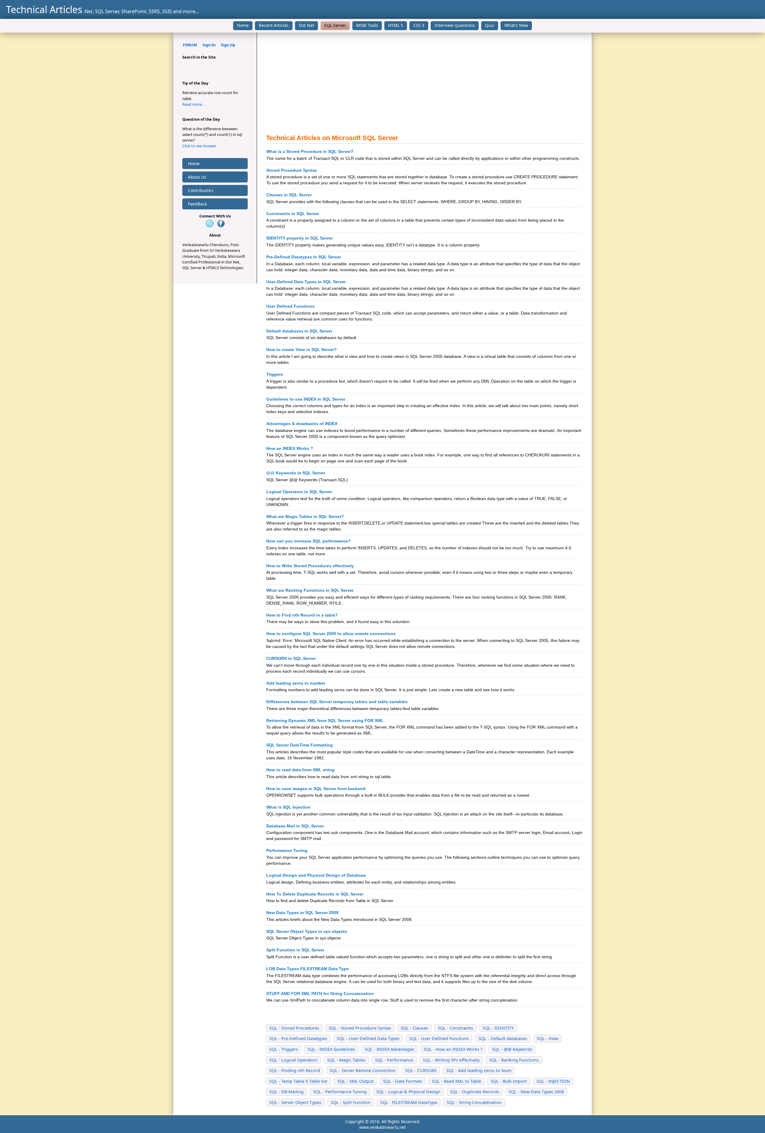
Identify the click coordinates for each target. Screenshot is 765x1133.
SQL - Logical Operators (293, 1060)
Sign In (209, 44)
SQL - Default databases (502, 1038)
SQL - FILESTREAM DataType (408, 1102)
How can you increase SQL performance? (308, 541)
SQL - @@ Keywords (512, 1049)
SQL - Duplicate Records (474, 1091)
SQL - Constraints (455, 1028)
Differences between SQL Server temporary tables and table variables (337, 701)
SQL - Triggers (283, 1049)
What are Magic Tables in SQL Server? (305, 516)
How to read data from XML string (300, 769)
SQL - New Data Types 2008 (536, 1091)
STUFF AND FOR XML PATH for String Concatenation (320, 993)
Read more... (193, 104)
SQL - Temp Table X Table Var (298, 1081)
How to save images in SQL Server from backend (315, 788)
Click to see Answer (199, 145)
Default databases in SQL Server (299, 331)
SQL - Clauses (414, 1028)
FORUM (190, 44)
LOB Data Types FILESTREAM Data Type (307, 968)
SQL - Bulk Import (509, 1081)
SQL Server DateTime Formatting (299, 745)
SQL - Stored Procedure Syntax (360, 1028)
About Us (197, 177)
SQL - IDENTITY (498, 1028)
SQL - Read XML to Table (456, 1081)
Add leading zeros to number (295, 683)
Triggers (274, 374)
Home (243, 25)
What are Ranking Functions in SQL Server (310, 590)
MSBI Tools (367, 25)
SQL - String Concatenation (474, 1102)
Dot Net (306, 25)
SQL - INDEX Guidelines (331, 1049)
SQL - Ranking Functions (514, 1060)
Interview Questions (454, 25)
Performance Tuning (286, 850)
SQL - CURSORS (421, 1070)
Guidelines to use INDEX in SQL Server (305, 399)
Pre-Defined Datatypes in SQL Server (303, 256)
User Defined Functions (290, 306)
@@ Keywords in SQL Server (295, 472)
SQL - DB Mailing (286, 1091)
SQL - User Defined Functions (439, 1038)
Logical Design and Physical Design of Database (316, 875)
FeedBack (197, 204)
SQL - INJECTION (553, 1081)
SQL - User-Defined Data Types (368, 1038)
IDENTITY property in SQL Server (299, 238)
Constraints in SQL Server (292, 213)
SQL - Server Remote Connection (363, 1070)
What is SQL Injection (288, 807)
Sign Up (228, 44)
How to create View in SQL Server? (301, 349)
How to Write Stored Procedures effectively (310, 565)
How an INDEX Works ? (289, 448)
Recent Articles (274, 25)
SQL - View (547, 1038)
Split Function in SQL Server (295, 950)
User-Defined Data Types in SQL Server (306, 281)
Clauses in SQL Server (289, 194)
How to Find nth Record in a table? (302, 615)
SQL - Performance (394, 1060)
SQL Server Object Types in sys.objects (306, 931)
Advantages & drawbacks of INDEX (301, 423)
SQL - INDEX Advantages (389, 1049)
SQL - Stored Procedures (294, 1028)
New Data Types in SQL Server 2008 (302, 912)
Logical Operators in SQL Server (299, 491)
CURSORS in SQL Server (291, 658)
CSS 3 (418, 25)
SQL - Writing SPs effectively (451, 1060)
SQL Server (335, 25)
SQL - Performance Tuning (340, 1091)
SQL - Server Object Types (295, 1102)
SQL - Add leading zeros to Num (478, 1070)
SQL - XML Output (355, 1081)
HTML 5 (395, 25)
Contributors (200, 190)
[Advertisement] (424, 83)
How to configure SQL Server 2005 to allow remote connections (331, 633)
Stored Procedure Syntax (291, 170)
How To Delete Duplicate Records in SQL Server (314, 894)
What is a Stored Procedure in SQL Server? (310, 151)
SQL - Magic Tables (346, 1060)
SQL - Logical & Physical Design (408, 1091)
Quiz (489, 25)
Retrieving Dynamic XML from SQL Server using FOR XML (325, 720)
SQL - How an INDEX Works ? (453, 1049)
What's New (516, 25)
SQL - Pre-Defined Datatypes (298, 1038)
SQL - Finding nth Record (294, 1070)
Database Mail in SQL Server (295, 826)
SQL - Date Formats (402, 1081)
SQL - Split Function (351, 1102)
